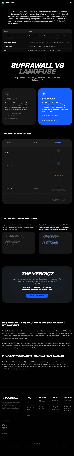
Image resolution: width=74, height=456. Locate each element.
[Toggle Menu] (70, 2)
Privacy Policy (68, 410)
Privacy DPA (67, 408)
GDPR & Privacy (55, 411)
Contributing (5, 431)
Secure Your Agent (36, 295)
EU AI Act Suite (67, 400)
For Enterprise (55, 409)
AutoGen (41, 408)
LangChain (42, 404)
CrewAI (41, 406)
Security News (55, 400)
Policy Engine (30, 407)
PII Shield (29, 409)
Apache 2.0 (4, 433)
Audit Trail (29, 411)
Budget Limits (30, 405)
